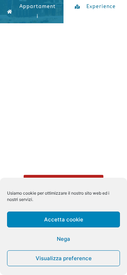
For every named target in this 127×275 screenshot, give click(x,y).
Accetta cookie (63, 219)
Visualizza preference (64, 258)
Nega (63, 239)
